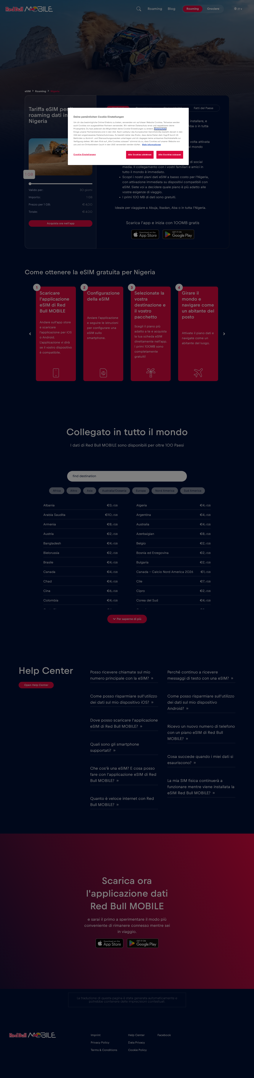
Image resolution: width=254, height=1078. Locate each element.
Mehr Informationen (151, 145)
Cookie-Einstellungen (84, 154)
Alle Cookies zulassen (169, 155)
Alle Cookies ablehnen (140, 155)
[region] (128, 136)
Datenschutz (160, 129)
